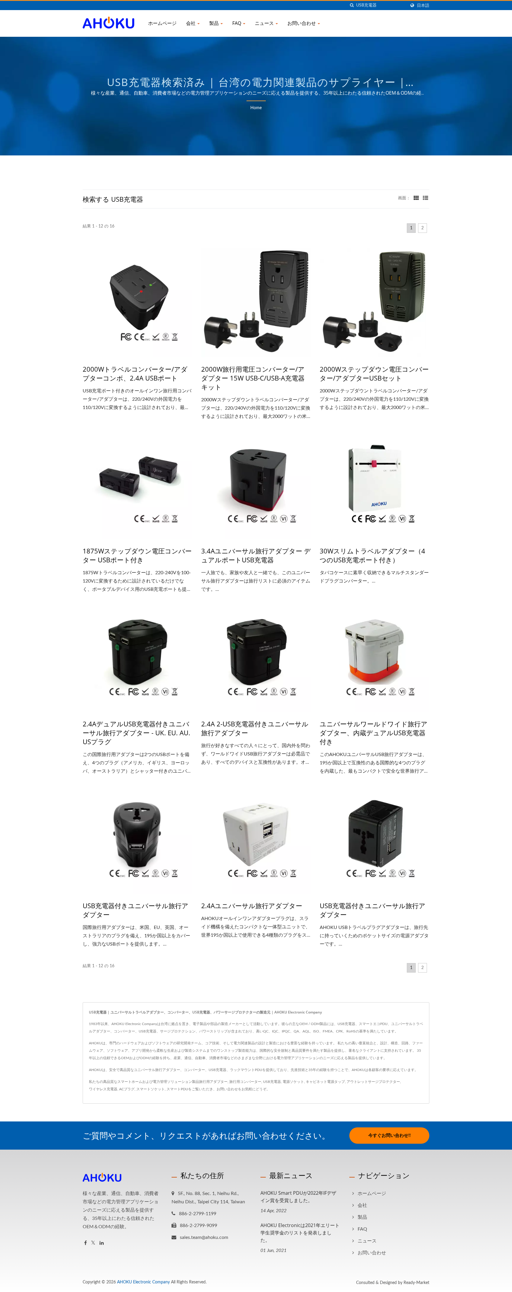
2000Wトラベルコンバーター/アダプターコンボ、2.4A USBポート (135, 373)
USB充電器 (272, 1081)
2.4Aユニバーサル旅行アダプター (251, 905)
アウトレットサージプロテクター (373, 1081)
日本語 (423, 5)
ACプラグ (127, 1089)
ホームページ (162, 23)
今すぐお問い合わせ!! (389, 1135)
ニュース (265, 23)
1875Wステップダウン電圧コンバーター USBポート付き (137, 555)
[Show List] (425, 198)
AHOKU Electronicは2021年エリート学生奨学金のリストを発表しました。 (300, 1232)
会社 (191, 23)
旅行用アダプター (213, 1081)
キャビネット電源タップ (325, 1081)
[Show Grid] (416, 198)
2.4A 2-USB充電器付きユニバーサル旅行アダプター (254, 728)
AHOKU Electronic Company (143, 1282)
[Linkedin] (102, 1243)
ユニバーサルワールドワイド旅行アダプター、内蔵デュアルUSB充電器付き (374, 732)
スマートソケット (150, 1089)
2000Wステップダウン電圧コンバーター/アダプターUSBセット (374, 373)
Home (256, 108)
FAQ (237, 23)
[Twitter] (93, 1243)
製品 (214, 23)
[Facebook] (85, 1243)
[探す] (351, 5)
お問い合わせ (302, 23)
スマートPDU (177, 1089)
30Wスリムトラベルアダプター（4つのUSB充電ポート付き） (372, 555)
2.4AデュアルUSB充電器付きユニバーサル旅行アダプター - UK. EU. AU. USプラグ (136, 732)
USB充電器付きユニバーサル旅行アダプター (135, 910)
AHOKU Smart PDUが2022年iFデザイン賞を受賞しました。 (298, 1197)
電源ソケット (293, 1081)
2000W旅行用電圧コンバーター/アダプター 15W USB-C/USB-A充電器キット (253, 378)
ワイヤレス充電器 (103, 1089)
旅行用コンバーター (245, 1081)
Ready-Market (416, 1283)
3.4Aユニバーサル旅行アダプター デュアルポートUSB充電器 (256, 555)
